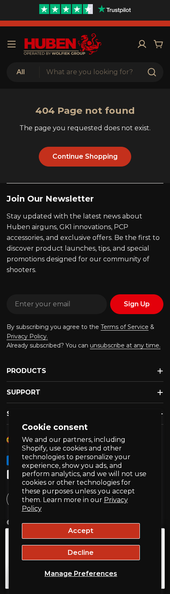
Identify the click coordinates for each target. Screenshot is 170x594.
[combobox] (85, 72)
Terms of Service (125, 327)
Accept (80, 531)
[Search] (152, 72)
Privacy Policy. (27, 336)
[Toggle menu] (12, 44)
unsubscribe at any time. (125, 345)
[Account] (142, 44)
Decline (81, 552)
